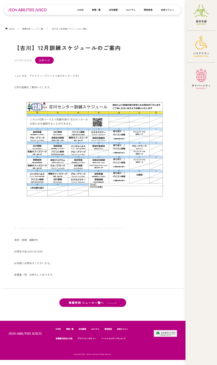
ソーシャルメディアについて (113, 338)
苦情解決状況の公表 (64, 338)
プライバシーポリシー (86, 338)
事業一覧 (96, 9)
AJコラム (130, 9)
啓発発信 (148, 9)
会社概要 (113, 9)
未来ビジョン (167, 9)
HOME (58, 329)
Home (80, 9)
